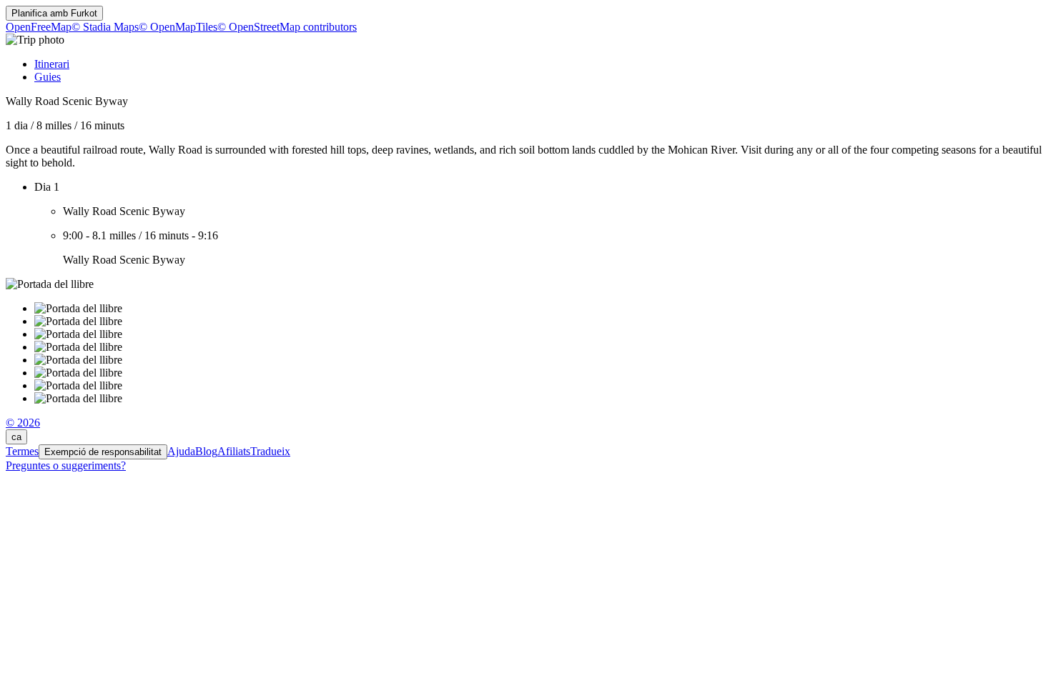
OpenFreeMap (38, 27)
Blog (206, 451)
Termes (22, 451)
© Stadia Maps (105, 27)
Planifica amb (54, 13)
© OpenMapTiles (178, 27)
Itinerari (51, 64)
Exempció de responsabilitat (103, 452)
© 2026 (23, 423)
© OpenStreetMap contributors (287, 27)
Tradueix (270, 451)
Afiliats (233, 451)
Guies (47, 77)
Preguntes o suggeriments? (66, 465)
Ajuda (181, 451)
